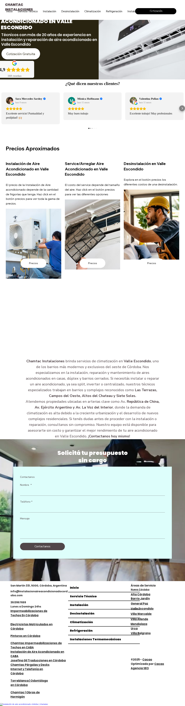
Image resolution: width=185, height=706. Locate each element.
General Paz (139, 603)
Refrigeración (81, 631)
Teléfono (26, 501)
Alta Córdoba (140, 594)
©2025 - (141, 659)
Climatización (81, 622)
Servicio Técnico (83, 596)
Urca (134, 628)
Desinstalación (82, 613)
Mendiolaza (139, 624)
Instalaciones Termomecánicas (95, 639)
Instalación (79, 605)
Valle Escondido (142, 609)
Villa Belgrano (141, 633)
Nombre (26, 485)
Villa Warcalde (141, 614)
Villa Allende (139, 619)
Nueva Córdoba (140, 589)
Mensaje (25, 518)
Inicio (74, 588)
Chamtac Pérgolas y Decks (30, 665)
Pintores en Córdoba (25, 636)
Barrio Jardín (140, 598)
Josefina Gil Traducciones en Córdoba (38, 660)
